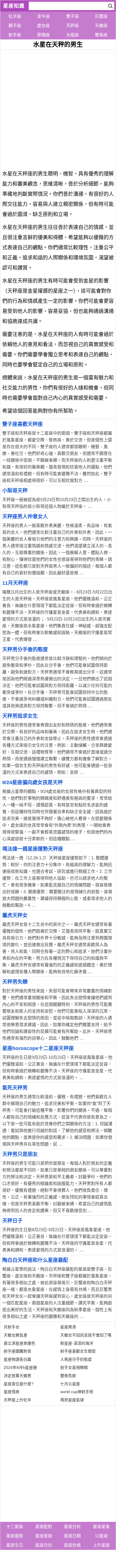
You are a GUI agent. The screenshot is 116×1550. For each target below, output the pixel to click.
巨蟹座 (101, 16)
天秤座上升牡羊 (17, 1400)
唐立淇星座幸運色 (19, 1343)
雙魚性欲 (68, 1375)
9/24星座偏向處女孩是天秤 (32, 782)
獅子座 (14, 25)
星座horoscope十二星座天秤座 (38, 1048)
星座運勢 (14, 1535)
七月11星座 (70, 1384)
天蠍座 (101, 25)
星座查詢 (43, 1535)
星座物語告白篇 (17, 1359)
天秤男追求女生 (20, 716)
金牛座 (43, 16)
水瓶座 (72, 34)
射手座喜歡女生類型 (78, 1351)
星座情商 (11, 1391)
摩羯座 (43, 34)
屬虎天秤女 (15, 915)
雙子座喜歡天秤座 (22, 424)
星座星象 (101, 1526)
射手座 (14, 34)
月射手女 (11, 1327)
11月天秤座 (15, 583)
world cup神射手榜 (76, 1391)
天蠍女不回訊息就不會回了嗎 (85, 1335)
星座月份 (43, 1545)
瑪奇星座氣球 (72, 1400)
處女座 (43, 25)
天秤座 (72, 25)
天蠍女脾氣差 (15, 1335)
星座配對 (43, 1526)
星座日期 (72, 1535)
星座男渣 (68, 1327)
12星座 (101, 1535)
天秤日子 (12, 1221)
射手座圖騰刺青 (17, 1351)
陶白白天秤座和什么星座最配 (35, 1260)
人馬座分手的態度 (76, 1359)
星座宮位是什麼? (19, 1384)
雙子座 (72, 16)
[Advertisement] (58, 108)
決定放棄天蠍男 (17, 1375)
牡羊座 (14, 16)
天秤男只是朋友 (20, 1154)
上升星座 (101, 1545)
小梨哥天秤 (15, 490)
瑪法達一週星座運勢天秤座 (32, 849)
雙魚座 (101, 34)
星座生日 (14, 1545)
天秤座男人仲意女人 (25, 516)
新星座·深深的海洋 (76, 1343)
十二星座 (14, 1526)
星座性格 (72, 1545)
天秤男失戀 (15, 982)
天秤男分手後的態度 (25, 649)
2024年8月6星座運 (20, 1367)
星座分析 (72, 1526)
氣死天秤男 (15, 1088)
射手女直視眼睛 (74, 1367)
